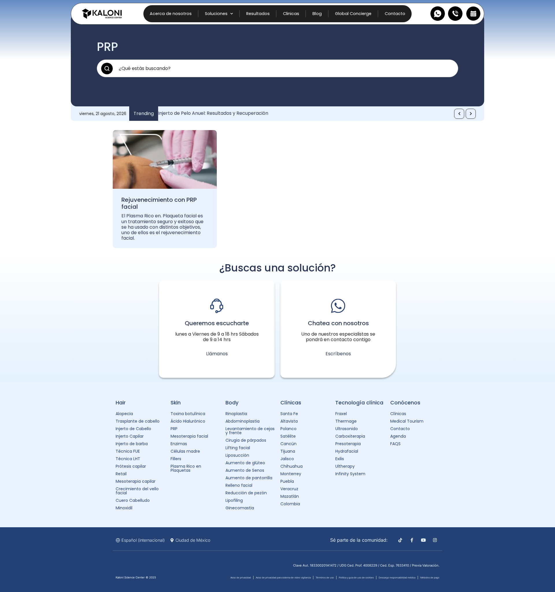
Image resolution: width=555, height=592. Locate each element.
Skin (176, 402)
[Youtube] (423, 540)
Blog (317, 13)
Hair (121, 402)
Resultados (258, 13)
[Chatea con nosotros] (338, 306)
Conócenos (405, 402)
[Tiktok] (400, 540)
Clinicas (291, 13)
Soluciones (216, 13)
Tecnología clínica (359, 402)
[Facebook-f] (412, 540)
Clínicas (290, 402)
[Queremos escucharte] (217, 306)
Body (231, 402)
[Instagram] (435, 540)
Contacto (395, 13)
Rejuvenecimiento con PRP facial (159, 203)
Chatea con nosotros (338, 323)
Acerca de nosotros (171, 13)
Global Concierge (353, 13)
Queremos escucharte (217, 323)
